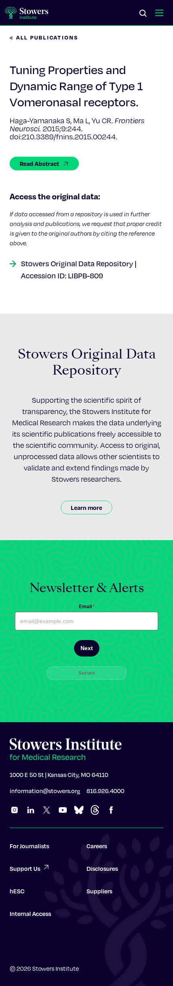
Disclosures (102, 868)
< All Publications (44, 37)
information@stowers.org (45, 790)
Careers (96, 845)
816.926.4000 (105, 790)
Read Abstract (39, 163)
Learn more (86, 507)
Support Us (25, 868)
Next (86, 648)
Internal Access (30, 913)
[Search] (143, 13)
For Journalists (29, 845)
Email (87, 606)
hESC (17, 891)
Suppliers (99, 891)
